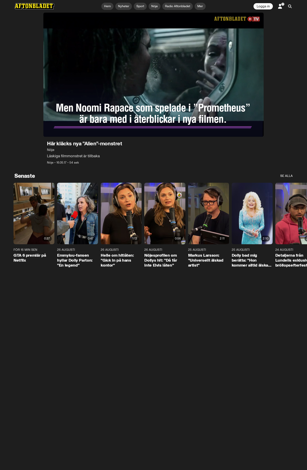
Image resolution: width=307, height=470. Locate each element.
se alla (286, 176)
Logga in (263, 6)
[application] (153, 75)
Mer (200, 6)
